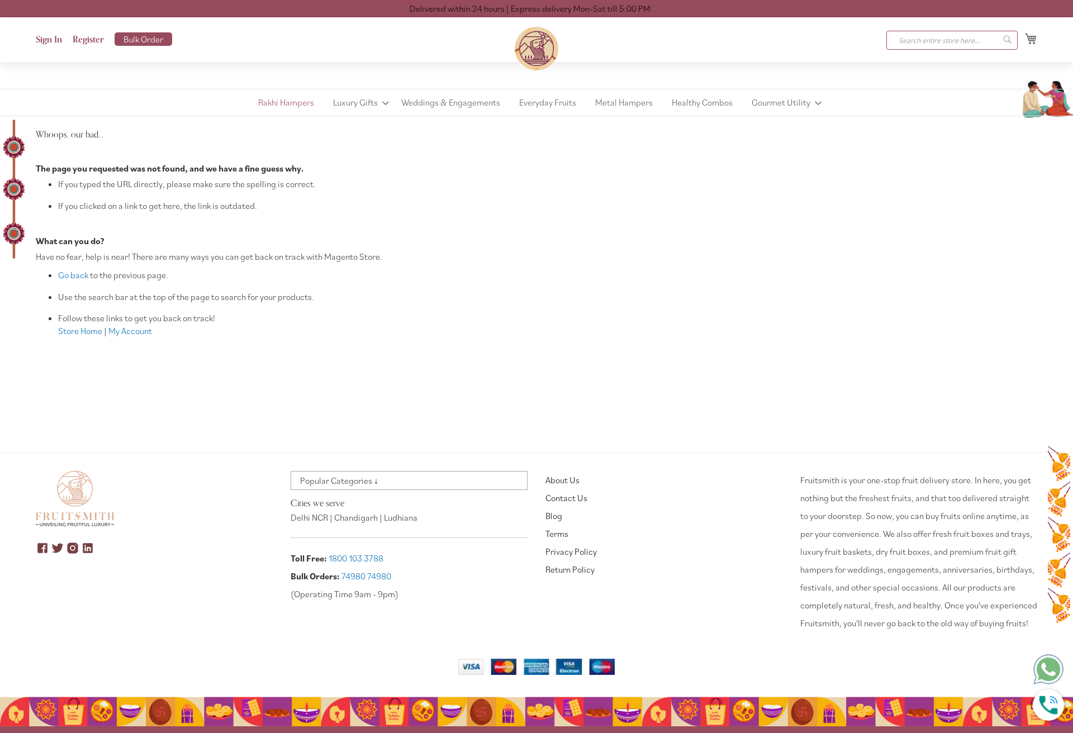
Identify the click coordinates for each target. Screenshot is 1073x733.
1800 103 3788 (356, 558)
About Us (562, 480)
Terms (556, 533)
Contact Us (566, 497)
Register (88, 39)
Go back (73, 274)
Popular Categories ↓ (339, 480)
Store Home (80, 330)
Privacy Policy (571, 551)
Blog (553, 515)
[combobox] (952, 40)
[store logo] (536, 48)
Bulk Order (143, 39)
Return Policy (570, 569)
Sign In (49, 39)
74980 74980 (366, 576)
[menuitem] (286, 102)
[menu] (536, 102)
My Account (130, 330)
